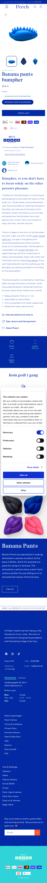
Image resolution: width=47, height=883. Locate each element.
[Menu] (7, 7)
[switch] (40, 441)
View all (10, 589)
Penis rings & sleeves (12, 792)
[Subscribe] (37, 832)
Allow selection (24, 483)
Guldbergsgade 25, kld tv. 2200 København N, (15, 684)
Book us (7, 745)
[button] (35, 7)
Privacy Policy (10, 728)
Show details (33, 467)
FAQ (6, 753)
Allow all (23, 475)
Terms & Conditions (13, 724)
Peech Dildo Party (12, 736)
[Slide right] (44, 62)
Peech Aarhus (10, 720)
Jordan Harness (25, 250)
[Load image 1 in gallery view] (11, 61)
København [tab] (10, 678)
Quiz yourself (10, 749)
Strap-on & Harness (11, 800)
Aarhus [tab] (22, 678)
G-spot (5, 788)
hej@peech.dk (36, 666)
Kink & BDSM (8, 784)
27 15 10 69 (9, 669)
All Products (15, 608)
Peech (26, 878)
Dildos (5, 775)
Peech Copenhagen (13, 716)
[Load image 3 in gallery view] (35, 61)
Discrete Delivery (12, 732)
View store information (15, 154)
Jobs (6, 741)
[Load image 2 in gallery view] (23, 61)
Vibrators (6, 771)
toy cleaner (32, 260)
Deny (23, 490)
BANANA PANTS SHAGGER (18, 102)
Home (4, 608)
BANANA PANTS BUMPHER (19, 97)
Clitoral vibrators (9, 779)
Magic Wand (7, 804)
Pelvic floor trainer (10, 796)
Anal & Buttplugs (9, 767)
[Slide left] (3, 62)
